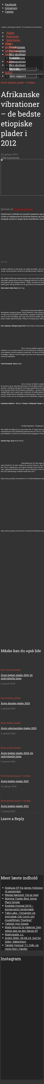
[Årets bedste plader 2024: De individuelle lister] (8, 744)
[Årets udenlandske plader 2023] (8, 719)
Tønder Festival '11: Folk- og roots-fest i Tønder (22, 947)
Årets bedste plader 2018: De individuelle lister (17, 676)
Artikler (31, 82)
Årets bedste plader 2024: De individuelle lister (17, 754)
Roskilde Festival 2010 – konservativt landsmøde (19, 907)
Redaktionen (17, 58)
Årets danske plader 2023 (15, 703)
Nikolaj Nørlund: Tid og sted (21, 895)
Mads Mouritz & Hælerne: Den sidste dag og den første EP (23, 929)
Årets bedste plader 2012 (15, 806)
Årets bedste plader (12, 82)
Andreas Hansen (23, 209)
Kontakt (14, 68)
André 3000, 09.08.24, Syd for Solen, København (23, 939)
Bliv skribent (17, 54)
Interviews (13, 40)
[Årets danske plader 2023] (8, 694)
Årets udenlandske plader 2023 (19, 728)
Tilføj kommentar (10, 157)
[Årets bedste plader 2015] (8, 772)
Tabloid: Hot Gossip (17, 923)
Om (7, 54)
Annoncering (17, 61)
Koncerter (11, 47)
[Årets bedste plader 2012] (8, 797)
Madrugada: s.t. (14, 934)
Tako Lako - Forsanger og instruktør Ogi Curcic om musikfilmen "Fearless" (20, 916)
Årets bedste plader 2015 (15, 781)
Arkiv (8, 72)
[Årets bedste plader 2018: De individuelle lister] (8, 666)
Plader (9, 43)
